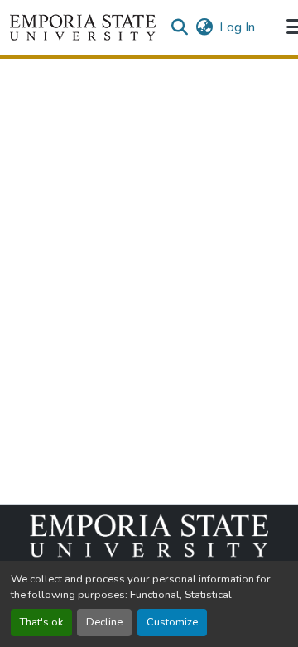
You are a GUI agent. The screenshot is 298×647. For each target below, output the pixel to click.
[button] (83, 27)
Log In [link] (237, 27)
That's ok (41, 622)
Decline (104, 622)
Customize (172, 622)
